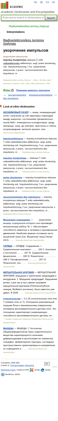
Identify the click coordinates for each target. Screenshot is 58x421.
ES (47, 2)
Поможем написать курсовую (33, 90)
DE (41, 2)
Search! (51, 18)
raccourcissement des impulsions (21, 197)
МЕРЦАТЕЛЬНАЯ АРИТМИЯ (18, 272)
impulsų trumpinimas (14, 158)
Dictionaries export (8, 370)
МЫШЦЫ (8, 328)
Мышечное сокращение (16, 219)
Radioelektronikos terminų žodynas (29, 26)
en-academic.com (12, 5)
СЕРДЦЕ (7, 246)
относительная (11, 298)
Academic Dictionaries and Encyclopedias (28, 12)
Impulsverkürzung (13, 138)
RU (35, 2)
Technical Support (17, 365)
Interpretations (16, 32)
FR (53, 2)
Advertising (29, 365)
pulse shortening (12, 177)
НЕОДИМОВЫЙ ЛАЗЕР (16, 112)
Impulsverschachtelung (40, 95)
